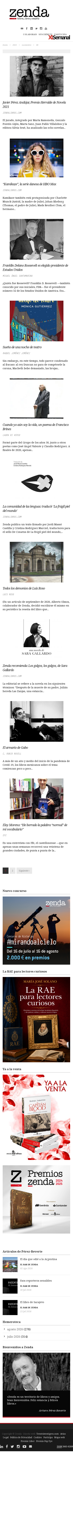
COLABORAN (30, 34)
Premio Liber (28, 1441)
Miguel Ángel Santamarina (17, 275)
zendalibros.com (12, 112)
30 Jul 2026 (25, 1289)
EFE (4, 835)
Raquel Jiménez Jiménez (16, 353)
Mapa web (59, 1437)
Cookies (38, 1437)
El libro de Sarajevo (32, 1302)
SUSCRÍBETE (46, 34)
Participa (48, 1437)
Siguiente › (24, 870)
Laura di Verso (11, 435)
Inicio (5, 45)
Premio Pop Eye (44, 1441)
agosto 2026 (15, 1329)
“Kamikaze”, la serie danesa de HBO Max (29, 184)
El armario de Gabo (15, 747)
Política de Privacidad (21, 1437)
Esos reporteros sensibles (36, 1280)
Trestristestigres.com (47, 1433)
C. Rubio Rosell (12, 753)
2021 (15, 45)
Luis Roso (8, 594)
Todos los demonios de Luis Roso (24, 588)
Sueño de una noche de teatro (22, 347)
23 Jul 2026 (25, 1311)
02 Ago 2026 (26, 1268)
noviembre (26, 45)
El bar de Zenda (29, 1264)
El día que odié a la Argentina (38, 1259)
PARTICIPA (60, 34)
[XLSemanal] (59, 37)
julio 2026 (13, 1337)
